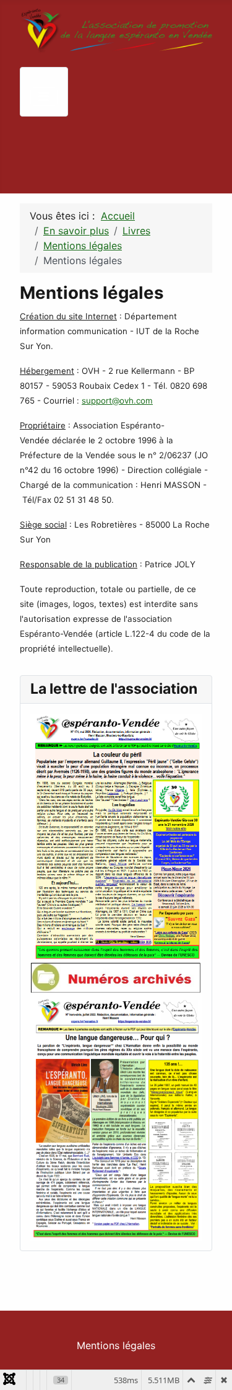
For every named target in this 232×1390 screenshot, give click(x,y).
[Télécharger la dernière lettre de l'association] (116, 837)
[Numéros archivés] (116, 977)
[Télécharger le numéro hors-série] (116, 1116)
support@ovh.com (117, 400)
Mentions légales (116, 1345)
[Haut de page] (210, 1367)
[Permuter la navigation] (44, 96)
